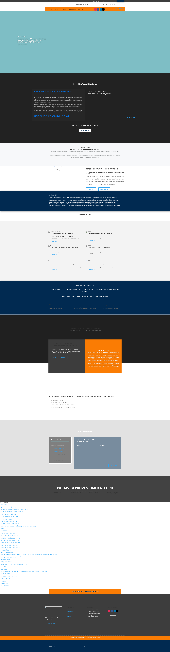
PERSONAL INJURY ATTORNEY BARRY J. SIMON (11, 525)
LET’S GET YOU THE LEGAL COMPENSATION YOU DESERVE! (14, 564)
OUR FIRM (69, 609)
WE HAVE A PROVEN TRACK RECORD (9, 580)
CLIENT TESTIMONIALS (71, 615)
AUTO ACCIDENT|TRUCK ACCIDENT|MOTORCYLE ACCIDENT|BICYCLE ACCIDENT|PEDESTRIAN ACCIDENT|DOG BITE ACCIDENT (29, 554)
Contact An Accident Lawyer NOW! (8, 514)
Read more (91, 189)
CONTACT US (69, 616)
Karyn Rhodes (4, 566)
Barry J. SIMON (4, 504)
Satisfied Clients (4, 581)
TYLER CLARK (4, 568)
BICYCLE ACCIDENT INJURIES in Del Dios (9, 535)
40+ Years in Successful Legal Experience (10, 523)
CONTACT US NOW (22, 44)
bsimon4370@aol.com (98, 1)
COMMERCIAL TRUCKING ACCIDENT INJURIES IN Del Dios (13, 544)
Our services (21, 45)
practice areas (104, 189)
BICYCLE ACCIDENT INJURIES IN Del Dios (10, 537)
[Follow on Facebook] (98, 9)
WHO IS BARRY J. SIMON (6, 519)
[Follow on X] (103, 9)
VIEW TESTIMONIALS (59, 357)
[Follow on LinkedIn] (101, 9)
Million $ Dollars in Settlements (8, 587)
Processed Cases (4, 583)
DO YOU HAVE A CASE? (6, 573)
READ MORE (54, 241)
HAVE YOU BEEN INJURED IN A (7, 552)
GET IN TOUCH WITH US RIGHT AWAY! (9, 513)
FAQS (68, 613)
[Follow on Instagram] (95, 9)
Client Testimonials (72, 9)
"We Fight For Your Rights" (7, 561)
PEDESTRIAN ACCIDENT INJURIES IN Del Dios (11, 545)
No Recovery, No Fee (5, 559)
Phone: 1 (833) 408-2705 (58, 448)
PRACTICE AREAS (4, 530)
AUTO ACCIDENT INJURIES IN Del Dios (9, 531)
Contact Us (84, 9)
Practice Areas (63, 9)
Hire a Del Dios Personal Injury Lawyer (9, 507)
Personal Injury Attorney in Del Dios (9, 506)
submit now (131, 117)
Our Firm (56, 9)
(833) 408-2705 (120, 1)
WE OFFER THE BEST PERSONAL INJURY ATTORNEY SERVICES (14, 509)
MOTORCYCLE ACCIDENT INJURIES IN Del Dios (11, 538)
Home (52, 9)
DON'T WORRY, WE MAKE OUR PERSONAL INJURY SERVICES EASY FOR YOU (17, 556)
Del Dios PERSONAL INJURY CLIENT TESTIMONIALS (12, 562)
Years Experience (5, 585)
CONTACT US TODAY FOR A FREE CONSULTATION (85, 591)
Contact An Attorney (5, 578)
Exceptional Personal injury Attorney (9, 521)
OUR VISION (3, 528)
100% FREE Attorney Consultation (8, 557)
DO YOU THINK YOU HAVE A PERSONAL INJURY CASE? (12, 511)
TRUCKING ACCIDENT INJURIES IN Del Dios (10, 542)
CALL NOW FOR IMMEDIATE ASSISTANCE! (10, 516)
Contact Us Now (4, 575)
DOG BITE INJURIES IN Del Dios (7, 549)
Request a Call (119, 9)
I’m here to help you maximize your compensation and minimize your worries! (18, 526)
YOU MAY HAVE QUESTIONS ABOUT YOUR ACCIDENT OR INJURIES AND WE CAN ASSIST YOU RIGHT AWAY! (24, 571)
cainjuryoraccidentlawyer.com (55, 630)
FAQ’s (79, 9)
